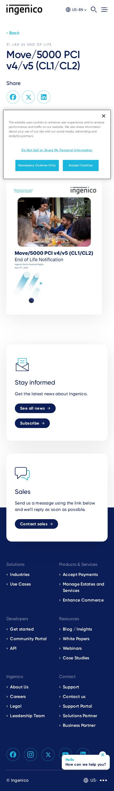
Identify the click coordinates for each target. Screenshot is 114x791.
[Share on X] (28, 97)
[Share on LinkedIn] (43, 97)
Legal (15, 706)
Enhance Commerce (83, 600)
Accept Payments (80, 574)
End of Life (39, 44)
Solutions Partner (80, 715)
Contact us (74, 696)
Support (71, 686)
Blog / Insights (77, 629)
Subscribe (29, 423)
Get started (22, 629)
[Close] (103, 116)
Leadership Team (27, 715)
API (13, 648)
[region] (57, 144)
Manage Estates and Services (83, 587)
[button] (76, 10)
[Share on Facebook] (13, 97)
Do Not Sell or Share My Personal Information (57, 150)
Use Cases (20, 584)
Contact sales (33, 524)
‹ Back (12, 32)
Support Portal (77, 706)
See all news (32, 408)
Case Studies (76, 657)
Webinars (72, 648)
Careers (18, 696)
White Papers (76, 638)
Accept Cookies (81, 165)
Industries (19, 574)
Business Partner (79, 725)
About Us (19, 686)
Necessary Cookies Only (37, 165)
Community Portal (28, 638)
